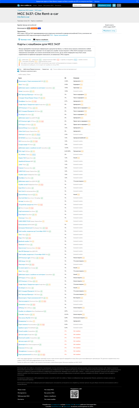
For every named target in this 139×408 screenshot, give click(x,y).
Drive (20, 234)
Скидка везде (23, 144)
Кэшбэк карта (23, 174)
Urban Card (22, 131)
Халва (20, 91)
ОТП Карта (22, 124)
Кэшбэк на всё (23, 184)
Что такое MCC (49, 389)
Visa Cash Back (23, 198)
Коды (35, 5)
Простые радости (24, 301)
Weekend (21, 244)
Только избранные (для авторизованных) (65, 69)
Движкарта (22, 344)
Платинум (22, 218)
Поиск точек (22, 389)
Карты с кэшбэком (37, 21)
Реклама (96, 1)
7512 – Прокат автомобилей (59, 35)
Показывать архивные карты (28, 71)
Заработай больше (24, 161)
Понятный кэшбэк (24, 338)
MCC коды (38, 10)
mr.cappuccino (55, 404)
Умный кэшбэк (23, 331)
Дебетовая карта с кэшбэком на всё (30, 148)
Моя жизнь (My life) (24, 318)
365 (20, 141)
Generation (22, 304)
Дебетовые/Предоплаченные (31, 69)
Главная (21, 168)
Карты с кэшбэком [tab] (42, 39)
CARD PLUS (22, 171)
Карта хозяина (23, 324)
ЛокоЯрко (22, 178)
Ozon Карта (22, 214)
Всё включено (23, 224)
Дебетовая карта (24, 118)
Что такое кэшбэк (50, 399)
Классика (21, 348)
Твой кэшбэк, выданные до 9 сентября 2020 (32, 231)
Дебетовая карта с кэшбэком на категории (32, 88)
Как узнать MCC (48, 5)
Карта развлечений (25, 354)
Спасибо (21, 314)
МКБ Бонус (22, 261)
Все (20, 69)
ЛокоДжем (22, 101)
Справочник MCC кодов (25, 10)
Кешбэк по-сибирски (25, 311)
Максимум (22, 264)
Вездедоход (22, 321)
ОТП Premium (23, 108)
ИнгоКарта (22, 114)
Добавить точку (105, 5)
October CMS (69, 404)
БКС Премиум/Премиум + (26, 94)
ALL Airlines (22, 154)
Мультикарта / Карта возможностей (30, 81)
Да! (20, 208)
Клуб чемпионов (24, 211)
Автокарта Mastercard (25, 228)
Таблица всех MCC (24, 396)
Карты (40, 5)
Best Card (22, 191)
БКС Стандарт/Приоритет (27, 111)
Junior (20, 164)
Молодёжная (23, 351)
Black (20, 84)
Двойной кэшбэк (24, 241)
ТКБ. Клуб (22, 151)
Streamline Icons (56, 406)
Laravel (77, 404)
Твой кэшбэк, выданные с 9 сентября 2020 (32, 254)
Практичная (22, 248)
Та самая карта (23, 268)
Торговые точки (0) (23, 21)
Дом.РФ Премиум (24, 251)
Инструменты (22, 393)
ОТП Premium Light (24, 121)
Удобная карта (23, 328)
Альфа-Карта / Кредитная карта (29, 104)
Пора (20, 238)
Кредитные (45, 69)
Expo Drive (22, 188)
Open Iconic (67, 406)
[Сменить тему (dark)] (119, 5)
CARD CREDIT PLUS (24, 221)
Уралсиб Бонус (23, 128)
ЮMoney (21, 308)
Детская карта (23, 334)
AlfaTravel (21, 134)
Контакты (58, 5)
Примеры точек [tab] (25, 39)
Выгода (21, 201)
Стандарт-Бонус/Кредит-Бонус (28, 98)
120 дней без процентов (26, 204)
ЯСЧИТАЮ (22, 138)
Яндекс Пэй (22, 158)
